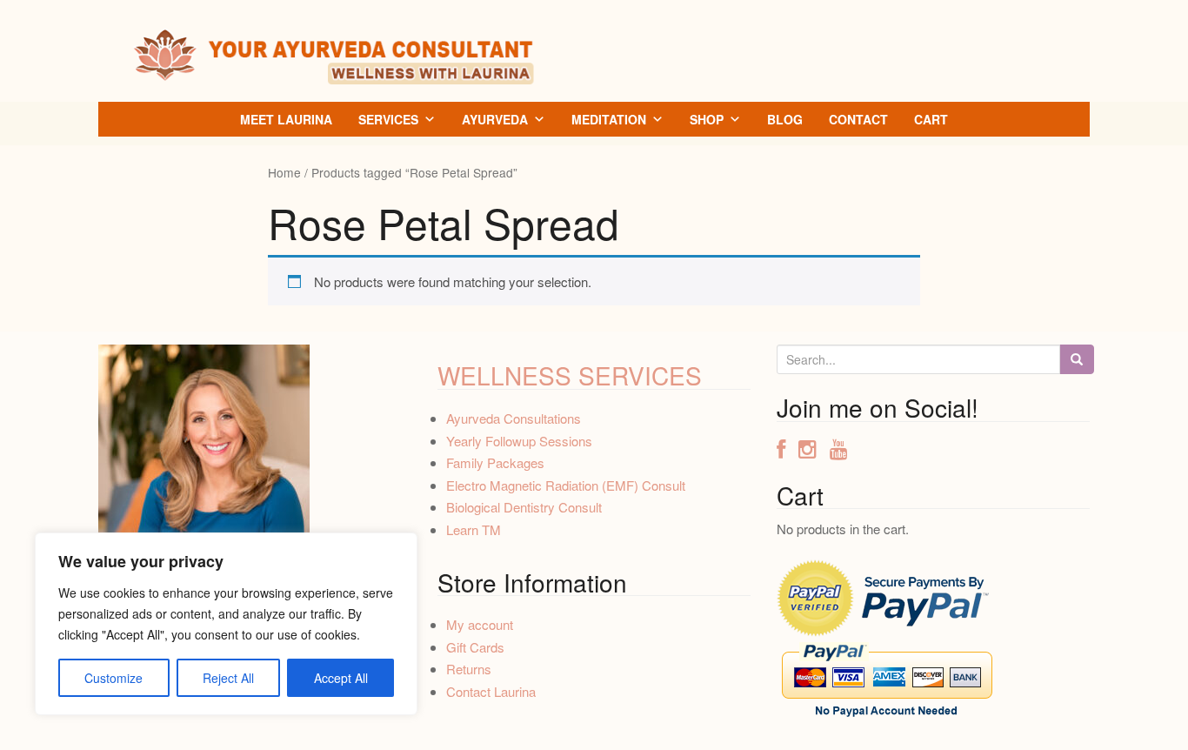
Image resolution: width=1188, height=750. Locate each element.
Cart (931, 119)
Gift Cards (475, 647)
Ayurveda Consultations (513, 418)
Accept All (341, 677)
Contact (858, 119)
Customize (113, 677)
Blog (785, 119)
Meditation (608, 119)
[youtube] (839, 451)
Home (284, 172)
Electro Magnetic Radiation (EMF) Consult (565, 485)
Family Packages (495, 462)
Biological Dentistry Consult (524, 507)
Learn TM (473, 529)
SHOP (707, 119)
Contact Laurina (491, 691)
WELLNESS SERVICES (569, 375)
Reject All (228, 677)
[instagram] (814, 451)
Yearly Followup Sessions (519, 441)
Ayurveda (495, 119)
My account (479, 624)
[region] (226, 623)
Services (388, 119)
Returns (468, 669)
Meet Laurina (286, 119)
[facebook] (787, 451)
